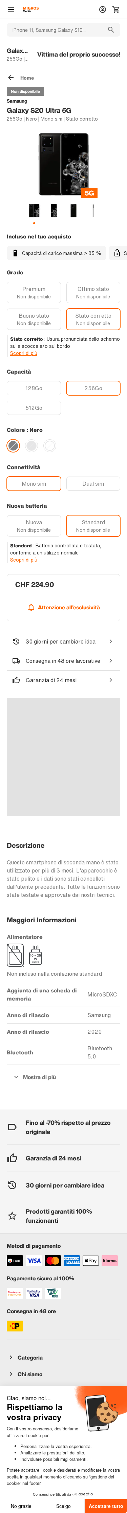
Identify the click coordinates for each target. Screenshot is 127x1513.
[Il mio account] (103, 9)
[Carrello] (116, 9)
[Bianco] (49, 445)
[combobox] (54, 29)
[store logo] (30, 9)
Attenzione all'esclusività (69, 607)
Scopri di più (23, 353)
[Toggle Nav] (11, 9)
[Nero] (13, 445)
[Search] (111, 30)
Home (27, 77)
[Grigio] (31, 445)
